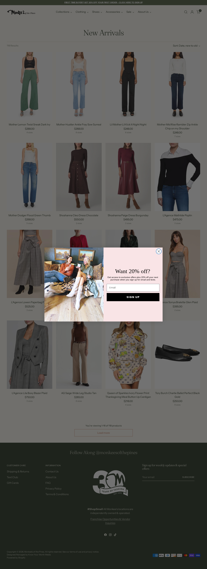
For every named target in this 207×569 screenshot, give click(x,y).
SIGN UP (133, 297)
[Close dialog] (158, 251)
